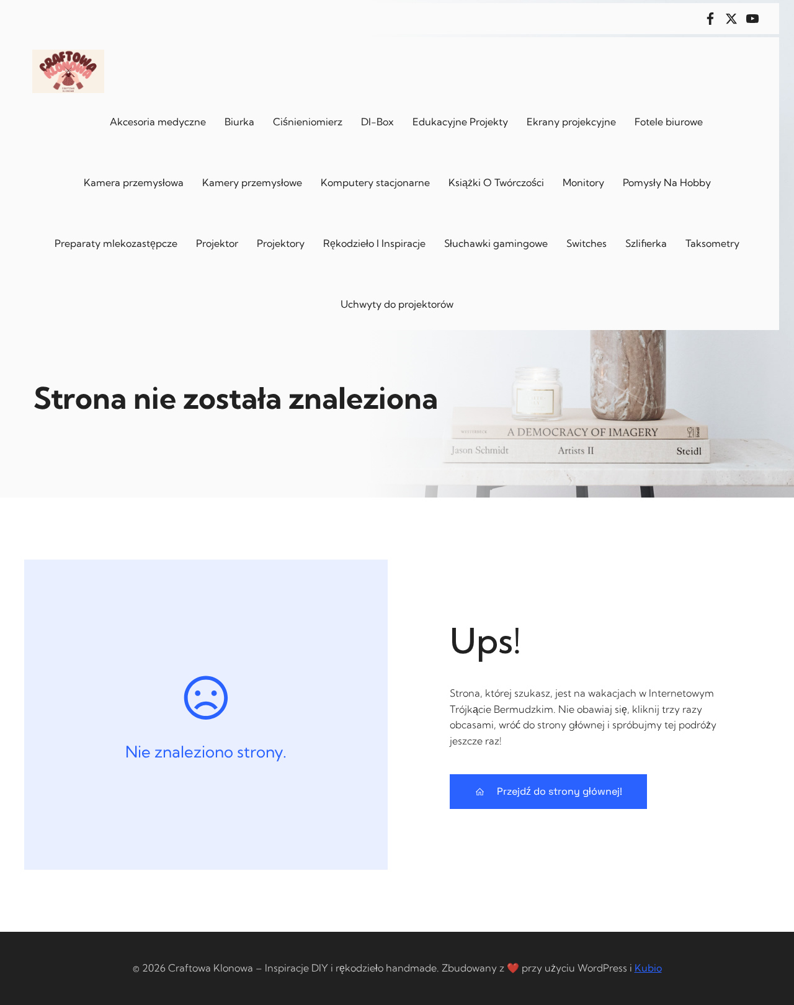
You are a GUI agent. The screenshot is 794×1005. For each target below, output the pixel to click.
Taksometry (712, 243)
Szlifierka (646, 243)
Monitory (583, 182)
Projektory (281, 243)
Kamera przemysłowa (134, 182)
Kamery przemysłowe (252, 182)
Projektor (217, 243)
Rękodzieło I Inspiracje (374, 243)
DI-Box (377, 121)
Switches (586, 243)
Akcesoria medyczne (158, 121)
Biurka (239, 121)
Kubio (648, 968)
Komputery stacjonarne (375, 182)
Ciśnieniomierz (307, 121)
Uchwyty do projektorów (397, 304)
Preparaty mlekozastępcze (116, 243)
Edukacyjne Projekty (460, 121)
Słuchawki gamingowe (496, 243)
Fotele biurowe (669, 121)
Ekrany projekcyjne (571, 121)
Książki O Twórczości (496, 182)
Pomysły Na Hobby (667, 182)
